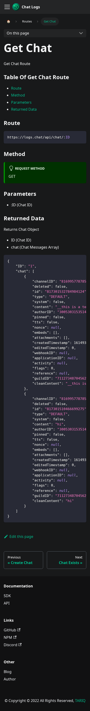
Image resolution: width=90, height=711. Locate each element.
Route (16, 88)
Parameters (21, 102)
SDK (7, 595)
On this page (18, 33)
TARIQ (80, 700)
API (6, 603)
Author (10, 679)
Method (18, 95)
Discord (10, 644)
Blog (8, 671)
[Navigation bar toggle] (7, 6)
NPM (8, 637)
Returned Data (24, 109)
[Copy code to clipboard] (80, 136)
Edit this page (21, 536)
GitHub (10, 630)
